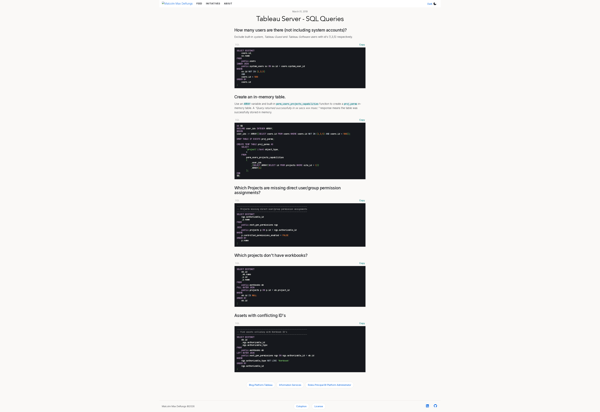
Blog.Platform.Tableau (260, 384)
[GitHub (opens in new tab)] (435, 406)
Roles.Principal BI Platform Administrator (329, 384)
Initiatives (213, 3)
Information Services (290, 384)
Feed (199, 3)
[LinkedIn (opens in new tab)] (427, 406)
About (228, 3)
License (318, 406)
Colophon (301, 406)
